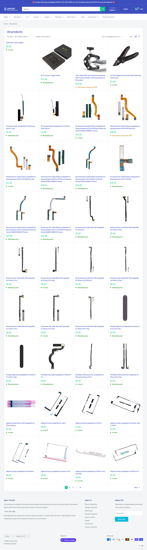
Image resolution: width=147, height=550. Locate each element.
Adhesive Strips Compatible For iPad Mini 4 (20, 471)
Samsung (17, 17)
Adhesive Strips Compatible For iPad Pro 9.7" (124, 471)
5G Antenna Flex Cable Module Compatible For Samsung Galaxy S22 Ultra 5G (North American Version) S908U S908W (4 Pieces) (91, 128)
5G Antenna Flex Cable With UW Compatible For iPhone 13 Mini (124, 228)
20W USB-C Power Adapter (15, 42)
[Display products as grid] (136, 36)
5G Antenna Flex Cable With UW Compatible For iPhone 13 (90, 228)
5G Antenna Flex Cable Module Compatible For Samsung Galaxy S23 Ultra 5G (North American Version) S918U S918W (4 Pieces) (56, 179)
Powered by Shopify (10, 543)
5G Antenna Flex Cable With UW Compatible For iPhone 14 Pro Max (55, 327)
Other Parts (71, 17)
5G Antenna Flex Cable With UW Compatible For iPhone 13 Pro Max (55, 279)
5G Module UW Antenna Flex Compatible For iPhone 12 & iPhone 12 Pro (90, 376)
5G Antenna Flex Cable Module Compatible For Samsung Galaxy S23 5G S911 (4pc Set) (125, 127)
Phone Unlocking (91, 504)
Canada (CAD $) (20, 536)
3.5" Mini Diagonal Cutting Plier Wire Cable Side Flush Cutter (125, 76)
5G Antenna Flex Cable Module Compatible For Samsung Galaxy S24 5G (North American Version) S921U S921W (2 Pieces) (90, 179)
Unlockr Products (91, 514)
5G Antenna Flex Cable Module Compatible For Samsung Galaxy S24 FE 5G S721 (125, 178)
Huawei (47, 17)
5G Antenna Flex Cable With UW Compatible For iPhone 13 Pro (20, 279)
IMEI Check (89, 511)
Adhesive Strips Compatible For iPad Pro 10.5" (56, 471)
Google (36, 17)
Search (87, 520)
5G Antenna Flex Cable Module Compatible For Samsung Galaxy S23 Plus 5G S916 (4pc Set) (21, 178)
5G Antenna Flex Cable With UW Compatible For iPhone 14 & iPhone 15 (90, 279)
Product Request (108, 17)
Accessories (92, 17)
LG (27, 17)
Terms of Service (91, 527)
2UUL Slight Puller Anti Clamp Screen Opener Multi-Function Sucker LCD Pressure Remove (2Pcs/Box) (90, 77)
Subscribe (121, 519)
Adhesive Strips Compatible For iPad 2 (53, 423)
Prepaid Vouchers (91, 507)
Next (136, 487)
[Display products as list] (139, 36)
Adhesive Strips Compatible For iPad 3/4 (89, 423)
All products (13, 24)
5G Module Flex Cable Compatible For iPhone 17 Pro (56, 376)
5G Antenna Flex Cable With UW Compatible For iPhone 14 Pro (20, 327)
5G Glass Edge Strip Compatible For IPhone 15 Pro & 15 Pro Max (20, 376)
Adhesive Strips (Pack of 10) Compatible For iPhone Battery (20, 424)
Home (6, 24)
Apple (6, 17)
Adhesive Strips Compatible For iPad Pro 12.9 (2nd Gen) (90, 472)
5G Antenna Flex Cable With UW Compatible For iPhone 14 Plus (124, 279)
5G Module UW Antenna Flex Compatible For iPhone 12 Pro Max (124, 376)
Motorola (58, 17)
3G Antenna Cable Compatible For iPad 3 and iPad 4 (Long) (20, 127)
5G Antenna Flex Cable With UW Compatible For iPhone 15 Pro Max (90, 327)
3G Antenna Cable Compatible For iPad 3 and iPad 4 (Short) (55, 127)
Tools (83, 17)
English (7, 536)
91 (80, 487)
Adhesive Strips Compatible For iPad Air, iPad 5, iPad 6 (125, 424)
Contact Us (89, 524)
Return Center (90, 517)
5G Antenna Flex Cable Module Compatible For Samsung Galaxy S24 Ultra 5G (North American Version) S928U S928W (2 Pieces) (56, 229)
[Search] (102, 9)
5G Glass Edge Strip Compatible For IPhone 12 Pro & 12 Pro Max (125, 327)
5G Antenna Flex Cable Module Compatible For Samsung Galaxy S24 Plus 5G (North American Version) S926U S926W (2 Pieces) (21, 229)
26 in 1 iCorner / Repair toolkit (50, 75)
